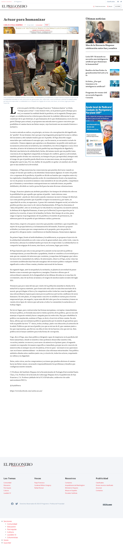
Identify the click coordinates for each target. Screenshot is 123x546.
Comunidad (39, 25)
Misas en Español (71, 490)
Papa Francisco (39, 483)
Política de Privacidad (57, 504)
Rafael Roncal (38, 488)
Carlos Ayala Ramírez (13, 25)
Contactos (68, 483)
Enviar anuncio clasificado (104, 485)
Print (47, 25)
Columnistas (12, 537)
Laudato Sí (11, 535)
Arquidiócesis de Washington (75, 485)
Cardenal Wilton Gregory (42, 485)
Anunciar (99, 488)
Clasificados (100, 483)
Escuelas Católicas (71, 493)
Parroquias (7, 488)
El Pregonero (18, 1)
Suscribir (117, 6)
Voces (6, 540)
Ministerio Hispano (71, 488)
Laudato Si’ (7, 493)
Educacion (7, 485)
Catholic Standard (6, 1)
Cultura (6, 490)
